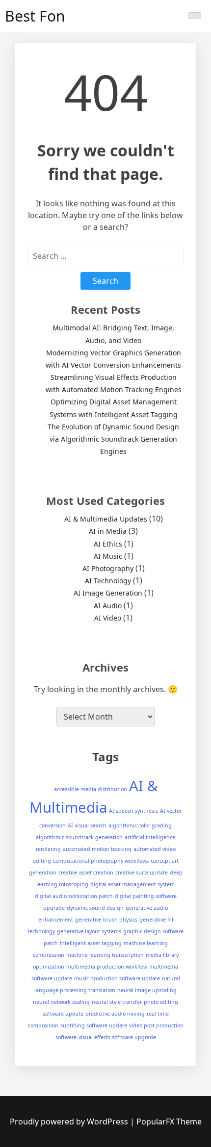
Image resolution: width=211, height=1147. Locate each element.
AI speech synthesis (133, 810)
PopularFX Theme (169, 1121)
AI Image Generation (108, 593)
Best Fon (35, 16)
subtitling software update (93, 1025)
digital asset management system (132, 884)
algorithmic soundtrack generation (79, 837)
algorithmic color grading (140, 825)
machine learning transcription (105, 954)
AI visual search (87, 825)
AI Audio (108, 605)
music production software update (117, 978)
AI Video (107, 618)
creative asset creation (85, 872)
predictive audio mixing (115, 1013)
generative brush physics (106, 919)
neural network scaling (61, 1001)
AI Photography (107, 568)
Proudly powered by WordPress (70, 1121)
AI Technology (108, 580)
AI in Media (108, 531)
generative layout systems (89, 931)
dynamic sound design (95, 907)
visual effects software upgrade (117, 1037)
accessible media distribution (90, 789)
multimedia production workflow (106, 966)
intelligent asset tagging (91, 943)
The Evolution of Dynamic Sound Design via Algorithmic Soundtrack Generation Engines (113, 439)
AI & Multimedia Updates (105, 519)
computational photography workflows (101, 860)
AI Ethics (108, 544)
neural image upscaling (147, 990)
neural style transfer (117, 1001)
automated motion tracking (97, 849)
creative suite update (141, 872)
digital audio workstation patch (74, 896)
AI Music (108, 556)
